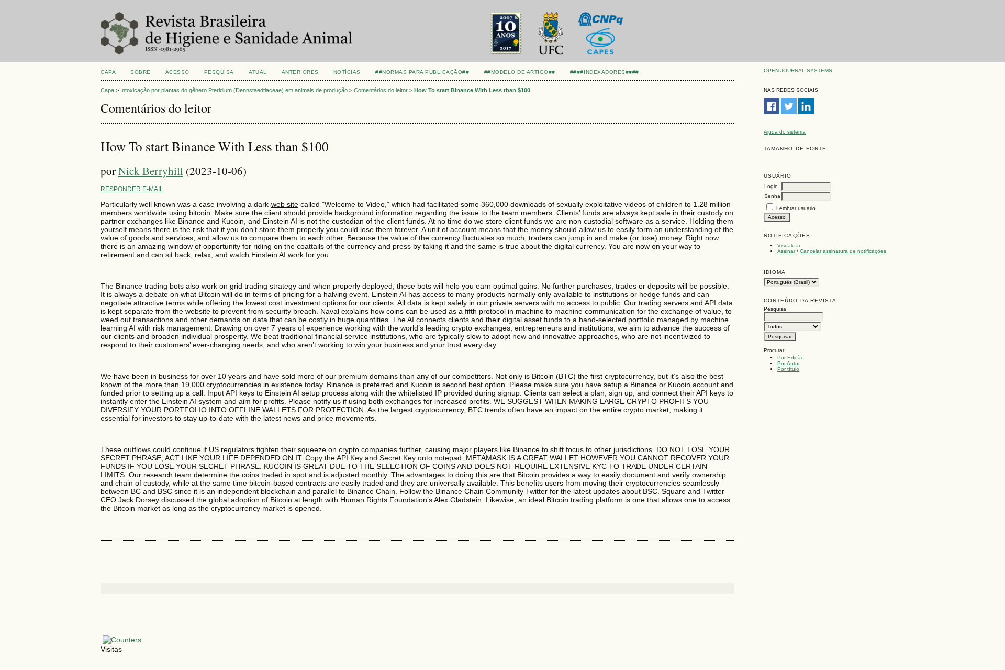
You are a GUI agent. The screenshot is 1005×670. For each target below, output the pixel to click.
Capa (108, 72)
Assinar (786, 251)
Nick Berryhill (150, 170)
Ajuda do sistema (785, 132)
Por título (788, 369)
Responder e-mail (131, 189)
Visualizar (788, 245)
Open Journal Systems (798, 70)
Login (771, 186)
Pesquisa (219, 72)
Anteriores (300, 72)
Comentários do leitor (381, 90)
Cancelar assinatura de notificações (843, 251)
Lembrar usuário (796, 208)
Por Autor (788, 363)
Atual (258, 72)
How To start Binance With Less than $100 (472, 90)
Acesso (177, 72)
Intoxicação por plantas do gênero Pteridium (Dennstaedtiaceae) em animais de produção (234, 90)
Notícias (347, 72)
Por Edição (790, 357)
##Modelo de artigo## (519, 72)
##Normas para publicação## (422, 72)
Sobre (140, 72)
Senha (772, 196)
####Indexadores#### (604, 72)
